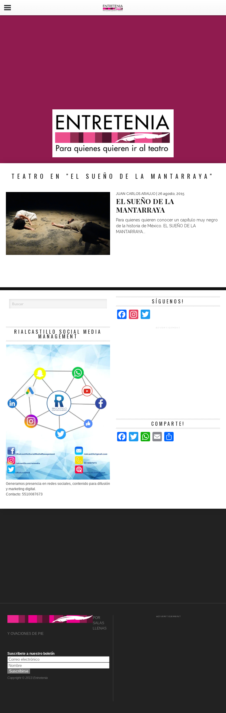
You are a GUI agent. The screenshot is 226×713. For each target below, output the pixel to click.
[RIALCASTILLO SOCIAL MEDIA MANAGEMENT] (58, 478)
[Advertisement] (113, 62)
